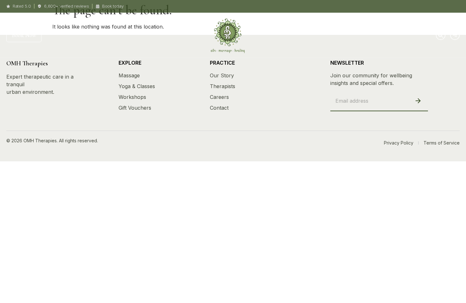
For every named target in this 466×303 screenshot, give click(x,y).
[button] (440, 34)
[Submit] (418, 100)
